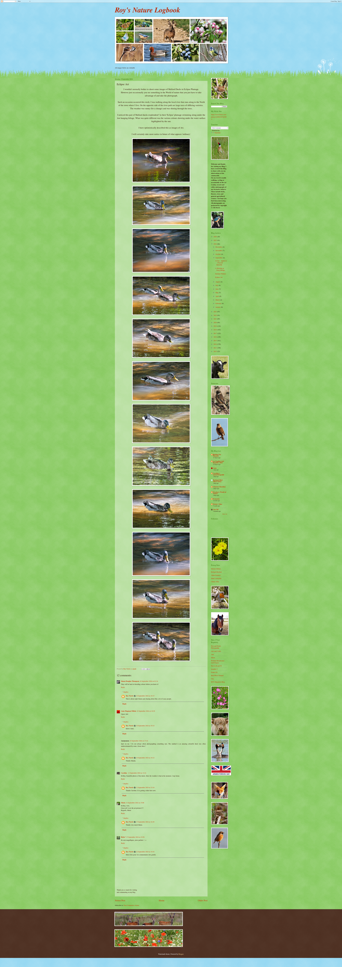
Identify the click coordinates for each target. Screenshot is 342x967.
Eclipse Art (218, 277)
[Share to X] (146, 669)
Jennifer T (214, 669)
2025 (215, 240)
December (219, 247)
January (218, 307)
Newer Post (120, 900)
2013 (215, 348)
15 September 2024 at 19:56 (135, 837)
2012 (215, 351)
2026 (215, 237)
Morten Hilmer (216, 569)
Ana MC (216, 509)
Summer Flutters (220, 274)
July (217, 285)
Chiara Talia (215, 582)
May (217, 292)
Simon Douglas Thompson (130, 681)
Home (161, 900)
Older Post (203, 900)
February (219, 303)
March (218, 300)
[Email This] (142, 669)
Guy (212, 679)
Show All (224, 514)
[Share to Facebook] (147, 669)
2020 (215, 322)
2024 (215, 244)
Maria (123, 802)
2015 (215, 340)
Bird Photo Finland (217, 675)
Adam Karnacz (216, 575)
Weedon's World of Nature (219, 493)
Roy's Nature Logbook (147, 10)
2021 (215, 319)
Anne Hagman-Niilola (128, 711)
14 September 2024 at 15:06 (135, 803)
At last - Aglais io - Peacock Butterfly (221, 263)
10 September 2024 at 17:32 (139, 741)
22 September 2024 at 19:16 (145, 852)
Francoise (216, 499)
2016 (215, 337)
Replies (126, 692)
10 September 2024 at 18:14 (145, 726)
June (217, 289)
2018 (215, 330)
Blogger (180, 954)
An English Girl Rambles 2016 (218, 462)
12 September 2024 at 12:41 (137, 773)
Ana (212, 654)
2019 (215, 326)
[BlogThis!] (144, 669)
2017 (215, 333)
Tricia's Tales (217, 504)
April (217, 296)
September (219, 258)
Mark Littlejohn (216, 578)
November (219, 250)
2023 (215, 312)
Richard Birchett (216, 572)
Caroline (124, 773)
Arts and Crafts (216, 651)
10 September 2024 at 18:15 (145, 696)
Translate (218, 133)
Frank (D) (214, 672)
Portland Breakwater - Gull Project (218, 662)
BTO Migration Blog (218, 682)
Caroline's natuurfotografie (218, 474)
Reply (123, 687)
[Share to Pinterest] (149, 669)
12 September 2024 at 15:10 (145, 787)
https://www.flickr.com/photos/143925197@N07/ (218, 117)
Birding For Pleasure (217, 455)
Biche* (123, 837)
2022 (215, 315)
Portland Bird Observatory (217, 481)
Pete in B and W (216, 666)
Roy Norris (129, 696)
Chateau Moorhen (219, 486)
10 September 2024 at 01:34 (149, 681)
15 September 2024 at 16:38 (145, 822)
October (218, 254)
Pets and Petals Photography (216, 647)
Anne (215, 468)
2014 (215, 344)
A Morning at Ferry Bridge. (220, 269)
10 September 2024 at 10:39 (146, 711)
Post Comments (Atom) (131, 905)
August (218, 282)
